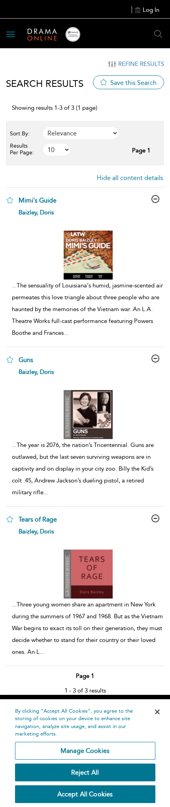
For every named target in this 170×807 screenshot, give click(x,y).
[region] (85, 753)
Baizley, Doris (36, 212)
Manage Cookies (85, 750)
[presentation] (88, 255)
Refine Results (141, 64)
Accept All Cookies (85, 794)
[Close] (157, 712)
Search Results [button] (44, 83)
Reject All (85, 772)
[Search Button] (158, 34)
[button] (10, 200)
